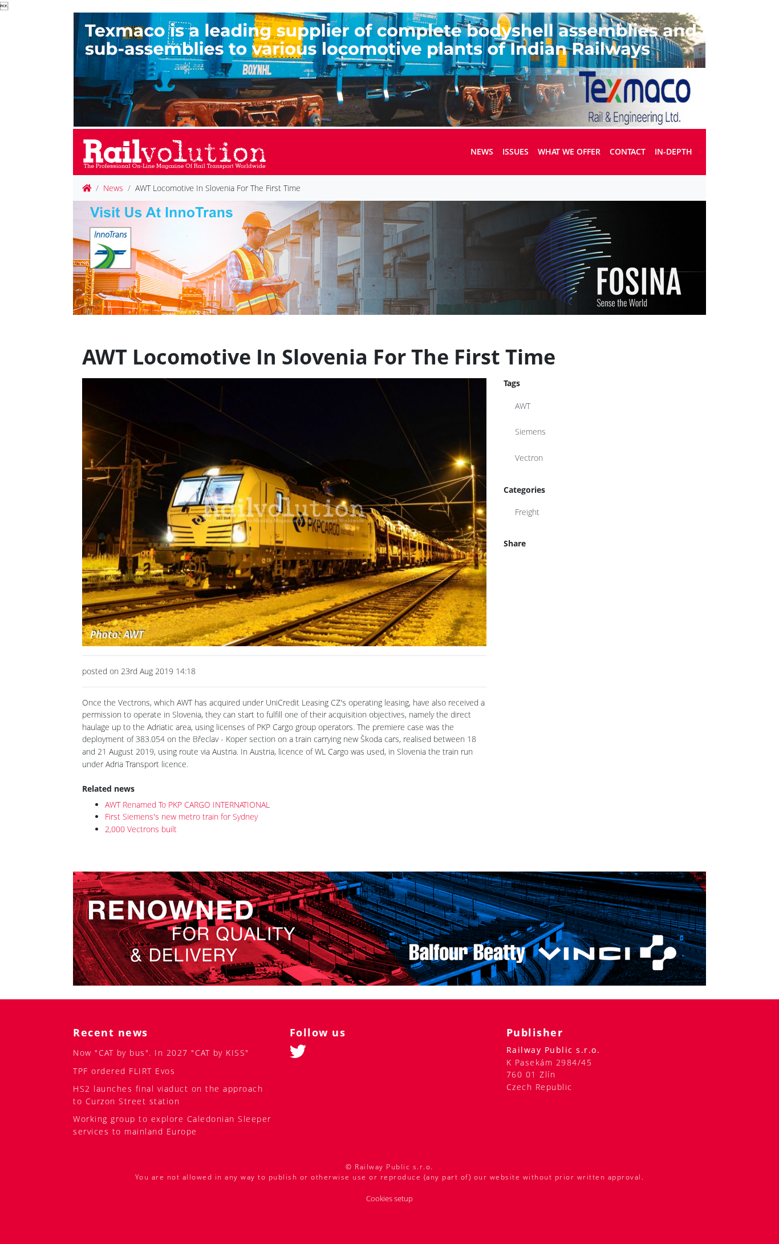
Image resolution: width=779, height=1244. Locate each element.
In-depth (673, 151)
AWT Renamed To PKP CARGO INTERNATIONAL (187, 804)
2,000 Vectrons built (141, 829)
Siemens (530, 431)
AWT (522, 405)
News (481, 151)
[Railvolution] (180, 152)
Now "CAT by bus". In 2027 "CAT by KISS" (161, 1052)
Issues (515, 151)
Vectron (529, 457)
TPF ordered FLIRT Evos (124, 1070)
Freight (527, 511)
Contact (628, 151)
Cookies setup (389, 1199)
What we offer (569, 151)
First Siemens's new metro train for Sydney (181, 816)
